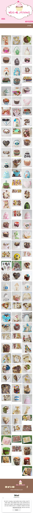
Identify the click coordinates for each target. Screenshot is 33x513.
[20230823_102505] (6, 440)
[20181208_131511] (17, 184)
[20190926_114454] (6, 235)
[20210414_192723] (6, 327)
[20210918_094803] (6, 358)
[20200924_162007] (27, 276)
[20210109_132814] (17, 296)
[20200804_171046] (17, 276)
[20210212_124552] (17, 307)
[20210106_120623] (6, 286)
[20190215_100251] (6, 214)
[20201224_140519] (27, 40)
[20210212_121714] (27, 307)
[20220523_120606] (17, 419)
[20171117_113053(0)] (27, 71)
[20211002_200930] (17, 368)
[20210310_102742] (27, 317)
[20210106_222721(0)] (6, 296)
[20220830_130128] (27, 430)
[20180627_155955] (6, 132)
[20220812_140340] (6, 91)
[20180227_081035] (17, 122)
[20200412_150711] (17, 266)
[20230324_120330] (27, 440)
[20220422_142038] (17, 409)
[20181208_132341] (27, 184)
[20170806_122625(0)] (6, 101)
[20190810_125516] (17, 235)
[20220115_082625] (17, 389)
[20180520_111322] (27, 132)
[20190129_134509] (6, 204)
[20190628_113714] (27, 235)
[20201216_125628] (17, 40)
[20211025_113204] (6, 368)
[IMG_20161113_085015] (27, 112)
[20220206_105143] (27, 399)
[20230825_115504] (17, 440)
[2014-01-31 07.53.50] (27, 81)
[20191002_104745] (27, 245)
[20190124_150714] (27, 214)
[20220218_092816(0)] (17, 399)
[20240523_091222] (27, 461)
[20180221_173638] (27, 122)
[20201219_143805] (27, 296)
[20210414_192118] (27, 327)
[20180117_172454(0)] (27, 50)
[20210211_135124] (6, 307)
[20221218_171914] (17, 430)
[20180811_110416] (17, 142)
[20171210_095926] (17, 81)
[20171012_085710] (27, 60)
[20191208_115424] (17, 245)
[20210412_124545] (17, 327)
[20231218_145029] (27, 450)
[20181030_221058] (27, 173)
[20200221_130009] (17, 255)
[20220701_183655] (27, 419)
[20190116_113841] (17, 204)
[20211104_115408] (27, 378)
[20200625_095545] (27, 266)
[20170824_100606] (17, 60)
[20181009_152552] (17, 163)
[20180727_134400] (27, 153)
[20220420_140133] (6, 409)
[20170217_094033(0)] (6, 276)
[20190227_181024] (27, 225)
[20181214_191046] (6, 173)
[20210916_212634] (17, 358)
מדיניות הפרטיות (17, 507)
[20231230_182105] (17, 450)
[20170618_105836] (27, 101)
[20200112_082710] (27, 255)
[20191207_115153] (6, 245)
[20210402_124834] (27, 348)
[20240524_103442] (6, 450)
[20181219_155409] (6, 184)
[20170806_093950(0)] (27, 286)
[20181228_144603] (27, 194)
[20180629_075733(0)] (27, 142)
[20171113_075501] (6, 71)
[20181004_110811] (6, 153)
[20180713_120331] (17, 153)
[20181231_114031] (17, 194)
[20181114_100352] (17, 173)
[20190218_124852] (17, 214)
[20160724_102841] (27, 91)
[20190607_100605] (6, 225)
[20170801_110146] (17, 101)
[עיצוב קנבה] (27, 471)
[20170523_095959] (17, 50)
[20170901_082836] (6, 60)
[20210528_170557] (27, 358)
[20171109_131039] (6, 50)
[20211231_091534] (27, 389)
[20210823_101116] (27, 368)
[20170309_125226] (17, 91)
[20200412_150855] (6, 266)
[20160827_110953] (6, 81)
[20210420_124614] (27, 337)
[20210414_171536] (6, 317)
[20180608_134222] (17, 132)
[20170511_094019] (6, 112)
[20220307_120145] (6, 399)
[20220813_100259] (6, 419)
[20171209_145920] (17, 71)
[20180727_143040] (6, 142)
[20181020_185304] (6, 163)
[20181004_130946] (27, 163)
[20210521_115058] (6, 348)
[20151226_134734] (17, 112)
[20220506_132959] (27, 409)
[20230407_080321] (6, 430)
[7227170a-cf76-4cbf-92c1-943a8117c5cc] (6, 461)
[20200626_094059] (6, 255)
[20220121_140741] (6, 389)
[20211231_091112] (17, 378)
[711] (17, 461)
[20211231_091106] (6, 378)
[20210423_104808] (17, 337)
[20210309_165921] (17, 317)
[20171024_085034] (17, 286)
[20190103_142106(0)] (27, 204)
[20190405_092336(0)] (17, 225)
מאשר (16, 510)
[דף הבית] (19, 10)
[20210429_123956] (6, 337)
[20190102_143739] (6, 194)
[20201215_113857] (6, 40)
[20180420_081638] (6, 122)
